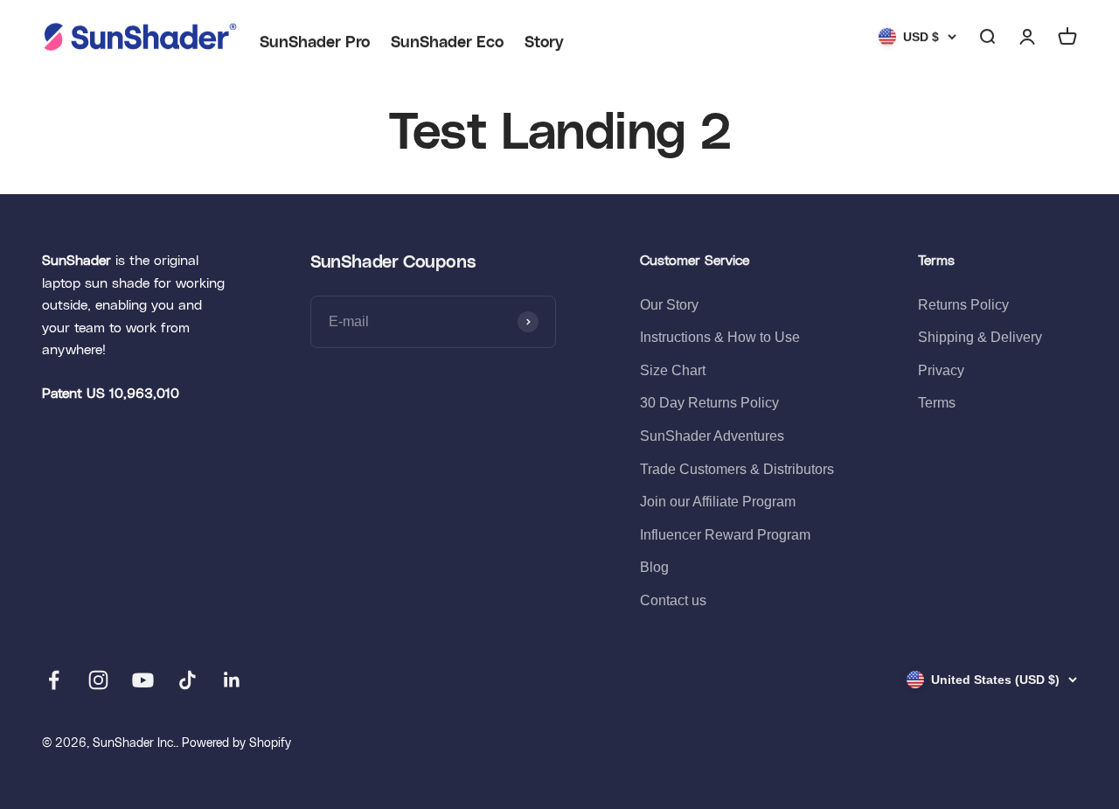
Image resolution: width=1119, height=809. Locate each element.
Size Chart (672, 370)
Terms (937, 402)
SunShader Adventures (712, 436)
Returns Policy (963, 304)
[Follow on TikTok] (187, 680)
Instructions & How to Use (720, 337)
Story (544, 43)
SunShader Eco (447, 43)
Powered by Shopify (236, 743)
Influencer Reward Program (725, 534)
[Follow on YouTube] (143, 680)
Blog (654, 567)
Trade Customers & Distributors (737, 469)
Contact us (673, 600)
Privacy (941, 370)
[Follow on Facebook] (54, 680)
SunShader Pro (315, 43)
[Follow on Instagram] (98, 680)
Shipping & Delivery (980, 337)
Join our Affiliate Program (718, 501)
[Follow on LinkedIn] (232, 680)
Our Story (669, 304)
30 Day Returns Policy (709, 402)
